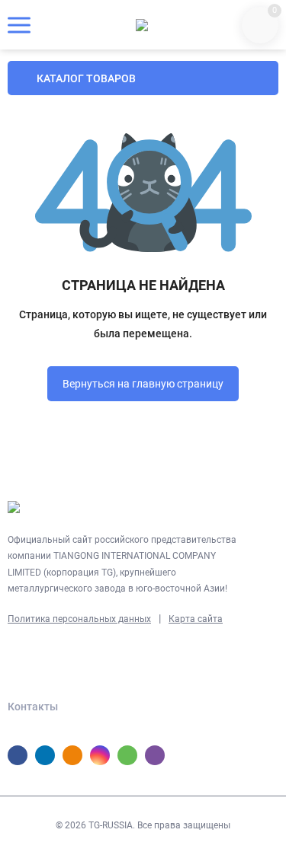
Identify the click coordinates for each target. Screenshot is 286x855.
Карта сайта (196, 619)
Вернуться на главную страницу (143, 384)
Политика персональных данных (79, 619)
